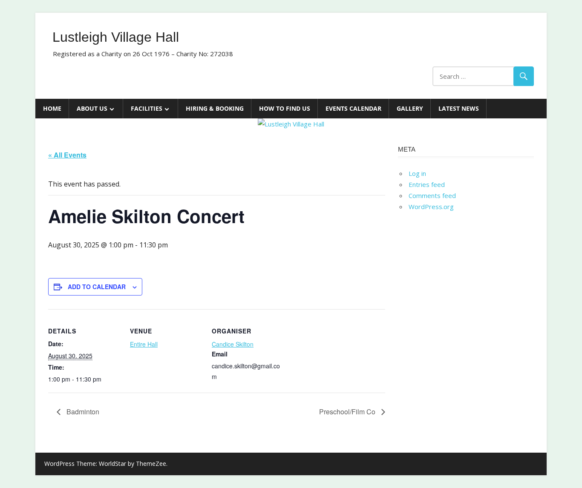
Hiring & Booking (215, 108)
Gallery (410, 108)
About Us (92, 108)
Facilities (146, 108)
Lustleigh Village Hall (115, 37)
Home (52, 108)
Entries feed (427, 184)
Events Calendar (353, 108)
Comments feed (432, 195)
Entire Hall (144, 344)
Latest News (458, 108)
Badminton (82, 411)
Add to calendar (97, 286)
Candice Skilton (233, 344)
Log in (417, 173)
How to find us (284, 108)
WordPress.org (431, 206)
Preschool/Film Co (348, 411)
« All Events (67, 155)
